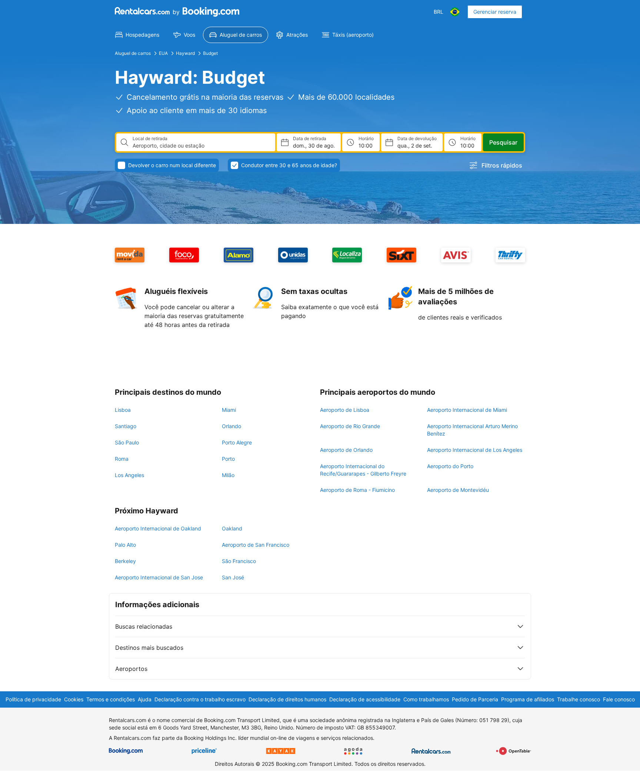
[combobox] (201, 145)
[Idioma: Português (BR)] (454, 12)
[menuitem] (137, 35)
